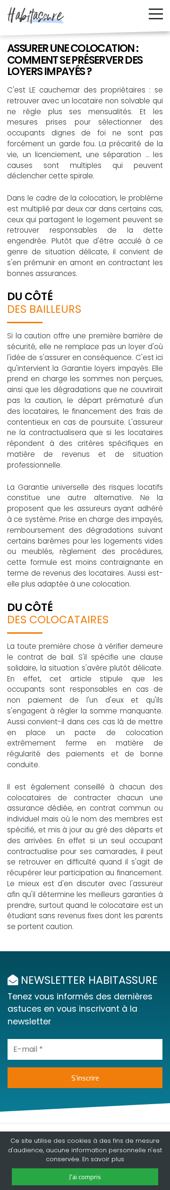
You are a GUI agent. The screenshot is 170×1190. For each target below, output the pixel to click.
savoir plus (107, 1159)
